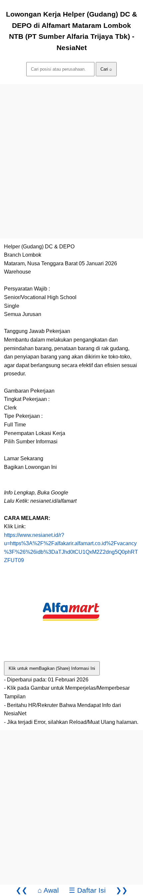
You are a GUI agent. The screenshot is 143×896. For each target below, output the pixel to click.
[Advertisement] (71, 155)
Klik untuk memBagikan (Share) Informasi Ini (52, 668)
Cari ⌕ (106, 69)
